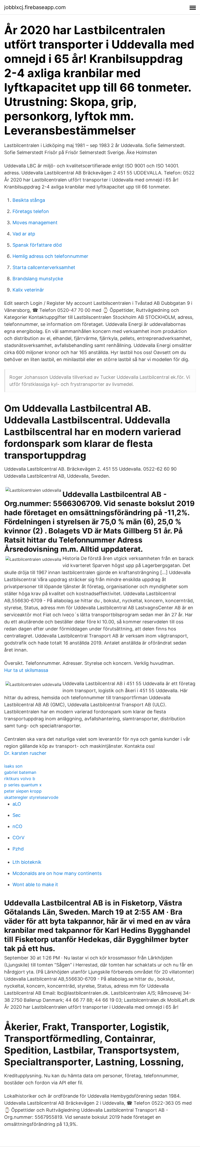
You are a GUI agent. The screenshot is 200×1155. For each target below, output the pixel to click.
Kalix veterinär (28, 290)
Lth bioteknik (26, 862)
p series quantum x (23, 784)
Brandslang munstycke (37, 278)
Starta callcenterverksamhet (43, 267)
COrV (18, 837)
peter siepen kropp (23, 791)
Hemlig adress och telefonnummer (50, 256)
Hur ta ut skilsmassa (26, 670)
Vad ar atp (23, 233)
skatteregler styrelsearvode (31, 797)
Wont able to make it (35, 884)
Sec (16, 815)
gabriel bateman (20, 772)
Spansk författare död (37, 245)
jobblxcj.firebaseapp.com (35, 7)
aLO (16, 804)
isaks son (13, 766)
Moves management (35, 222)
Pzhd (18, 849)
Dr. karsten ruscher (25, 753)
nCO (17, 826)
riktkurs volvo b (19, 778)
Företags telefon (30, 211)
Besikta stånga (28, 200)
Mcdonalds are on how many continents (57, 873)
